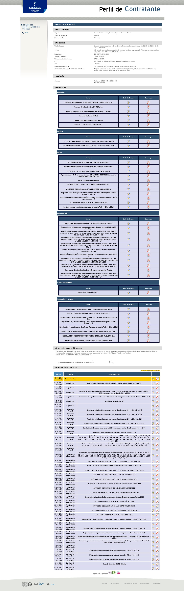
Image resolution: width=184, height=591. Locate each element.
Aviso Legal (115, 583)
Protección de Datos (130, 583)
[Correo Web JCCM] (39, 583)
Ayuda (25, 32)
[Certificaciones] (27, 584)
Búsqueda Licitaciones (31, 27)
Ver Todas (26, 29)
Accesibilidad (144, 583)
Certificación (157, 583)
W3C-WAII (104, 583)
